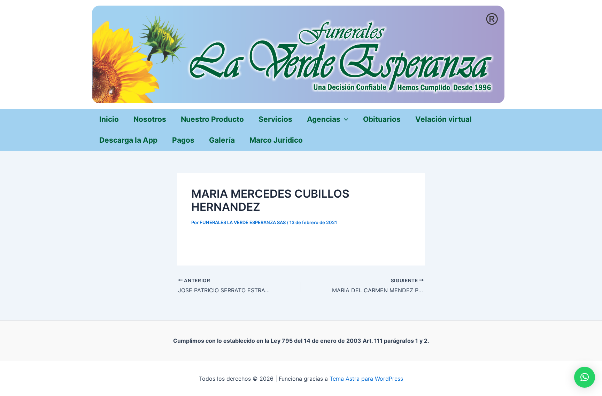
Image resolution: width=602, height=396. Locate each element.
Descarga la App (128, 140)
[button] (584, 377)
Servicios (275, 119)
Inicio (109, 119)
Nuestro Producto (212, 119)
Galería (222, 140)
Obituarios (382, 119)
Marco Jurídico (276, 140)
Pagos (183, 140)
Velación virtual (443, 119)
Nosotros (149, 119)
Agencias (323, 119)
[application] (344, 119)
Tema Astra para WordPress (366, 378)
